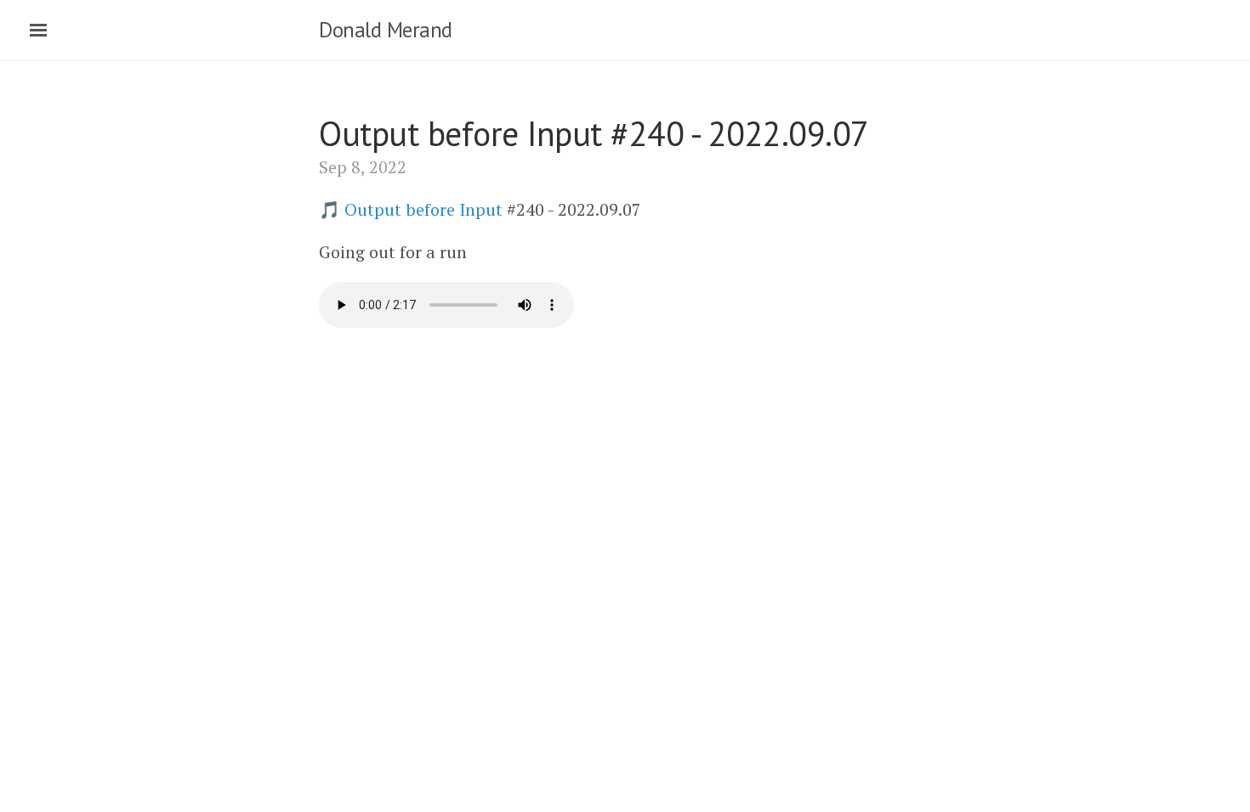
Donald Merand (385, 29)
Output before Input (423, 209)
